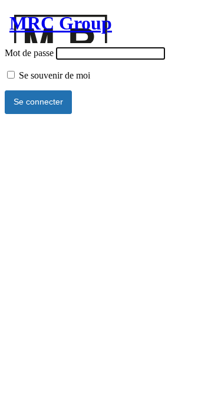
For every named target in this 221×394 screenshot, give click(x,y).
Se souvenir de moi (53, 75)
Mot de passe (29, 53)
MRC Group (60, 23)
